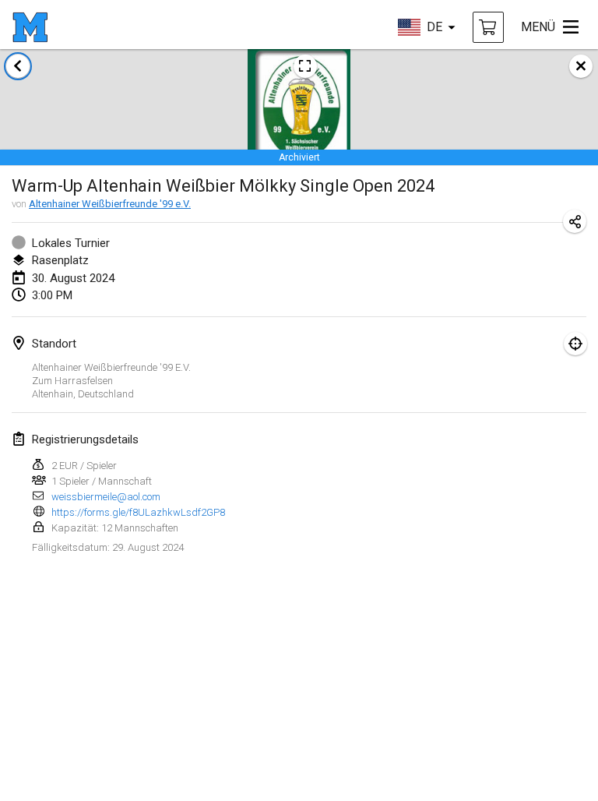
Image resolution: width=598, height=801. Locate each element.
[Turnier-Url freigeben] (574, 221)
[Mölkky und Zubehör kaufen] (488, 27)
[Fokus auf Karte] (575, 343)
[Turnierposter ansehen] (305, 66)
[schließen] (581, 66)
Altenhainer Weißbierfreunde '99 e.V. (110, 204)
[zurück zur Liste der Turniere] (18, 66)
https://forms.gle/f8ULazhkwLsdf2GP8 (138, 512)
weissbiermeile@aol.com (105, 497)
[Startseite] (30, 27)
